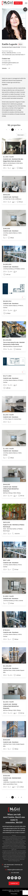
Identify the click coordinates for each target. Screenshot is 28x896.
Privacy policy (14, 893)
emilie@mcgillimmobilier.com (10, 62)
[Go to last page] (21, 129)
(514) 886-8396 (6, 61)
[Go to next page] (18, 129)
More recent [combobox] (21, 135)
